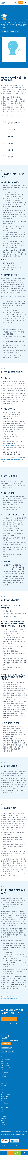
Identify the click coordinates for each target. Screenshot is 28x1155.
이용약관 (3, 1092)
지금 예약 (21, 2)
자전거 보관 (4, 1074)
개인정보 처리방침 (5, 1094)
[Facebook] (2, 1051)
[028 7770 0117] (15, 2)
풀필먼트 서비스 (5, 1063)
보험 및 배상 (4, 1098)
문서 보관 (3, 1061)
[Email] (13, 1051)
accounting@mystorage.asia (10, 459)
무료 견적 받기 (6, 1043)
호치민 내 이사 (4, 1083)
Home (2, 1109)
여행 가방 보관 (4, 1072)
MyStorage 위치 (5, 1100)
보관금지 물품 (4, 1096)
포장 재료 (3, 1085)
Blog (2, 1122)
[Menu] (25, 2)
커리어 (3, 1114)
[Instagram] (6, 1051)
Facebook (3, 1116)
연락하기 (3, 1112)
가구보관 (3, 1070)
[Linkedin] (9, 1051)
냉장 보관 (3, 1076)
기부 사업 (3, 1124)
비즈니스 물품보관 (5, 1059)
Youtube (3, 1120)
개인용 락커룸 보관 (5, 1065)
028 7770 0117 (6, 1048)
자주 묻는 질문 (4, 1103)
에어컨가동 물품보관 (6, 1067)
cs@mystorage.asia (9, 445)
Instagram (3, 1118)
